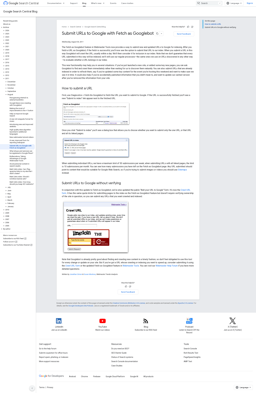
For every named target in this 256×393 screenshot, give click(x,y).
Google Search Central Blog (20, 11)
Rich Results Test (191, 353)
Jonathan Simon (76, 274)
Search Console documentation (124, 361)
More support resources (49, 361)
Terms (42, 387)
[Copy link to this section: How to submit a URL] (95, 88)
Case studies (127, 3)
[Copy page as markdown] (157, 33)
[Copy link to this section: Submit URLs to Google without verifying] (123, 183)
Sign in (250, 3)
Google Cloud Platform (115, 376)
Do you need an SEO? (120, 349)
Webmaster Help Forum (167, 265)
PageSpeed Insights (192, 357)
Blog (84, 3)
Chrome (84, 376)
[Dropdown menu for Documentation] (64, 3)
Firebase (96, 376)
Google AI (134, 376)
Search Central (29, 3)
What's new (96, 3)
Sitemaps (182, 169)
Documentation (54, 3)
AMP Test (188, 361)
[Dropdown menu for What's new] (104, 3)
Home (64, 27)
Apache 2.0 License (185, 303)
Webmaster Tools (131, 265)
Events (113, 3)
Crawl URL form (72, 265)
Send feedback (184, 34)
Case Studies (116, 366)
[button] (17, 27)
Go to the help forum (47, 349)
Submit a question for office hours (53, 353)
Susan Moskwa (90, 274)
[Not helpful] (192, 27)
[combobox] (209, 3)
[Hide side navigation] (32, 388)
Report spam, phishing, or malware (53, 357)
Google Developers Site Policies (81, 306)
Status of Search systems (122, 357)
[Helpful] (188, 27)
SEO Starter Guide (119, 353)
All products (148, 376)
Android (72, 376)
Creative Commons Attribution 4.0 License (129, 303)
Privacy (50, 387)
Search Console (190, 349)
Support (73, 3)
